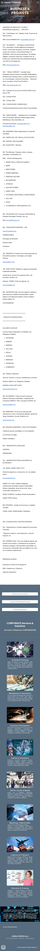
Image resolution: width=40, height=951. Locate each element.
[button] (2, 2)
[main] (20, 11)
